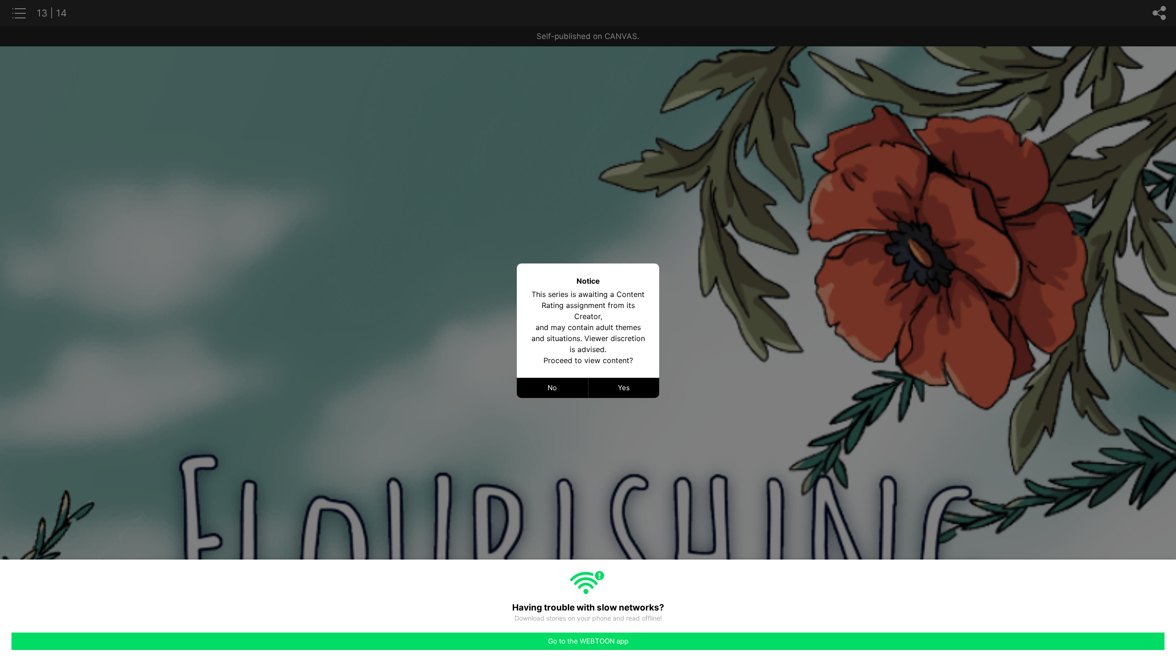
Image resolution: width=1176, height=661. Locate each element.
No (552, 387)
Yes (624, 387)
